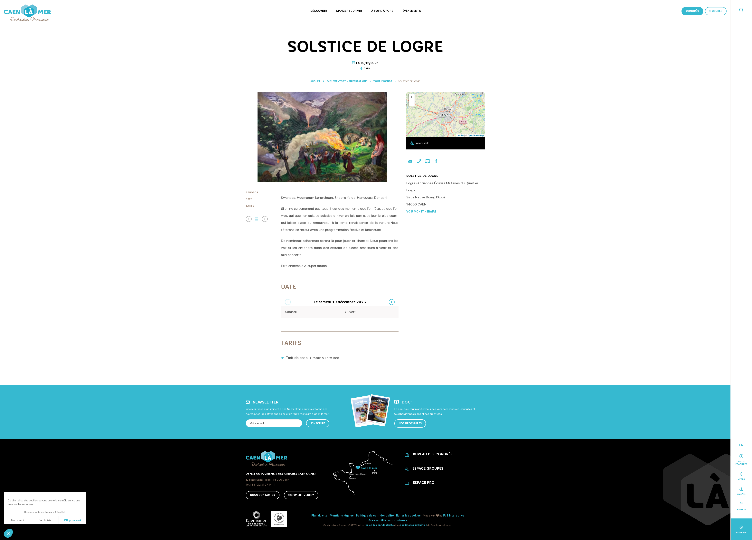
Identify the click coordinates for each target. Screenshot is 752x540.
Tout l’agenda (383, 81)
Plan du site (319, 515)
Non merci (17, 520)
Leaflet (460, 135)
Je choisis (45, 520)
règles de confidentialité (379, 525)
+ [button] (411, 97)
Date (249, 199)
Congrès (692, 11)
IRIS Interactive (453, 515)
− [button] (411, 102)
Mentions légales (342, 515)
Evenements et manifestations (347, 81)
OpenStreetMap (476, 135)
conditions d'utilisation (413, 525)
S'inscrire (317, 423)
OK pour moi (72, 520)
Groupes (715, 11)
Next (392, 302)
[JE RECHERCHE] (741, 10)
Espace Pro (423, 482)
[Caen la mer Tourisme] (27, 13)
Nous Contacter (262, 495)
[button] (8, 533)
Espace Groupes (427, 468)
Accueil (315, 81)
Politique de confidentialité (375, 515)
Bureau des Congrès (433, 454)
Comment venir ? (301, 495)
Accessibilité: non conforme (387, 520)
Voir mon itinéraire (421, 211)
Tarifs (250, 205)
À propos (252, 192)
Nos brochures (410, 423)
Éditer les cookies (408, 515)
